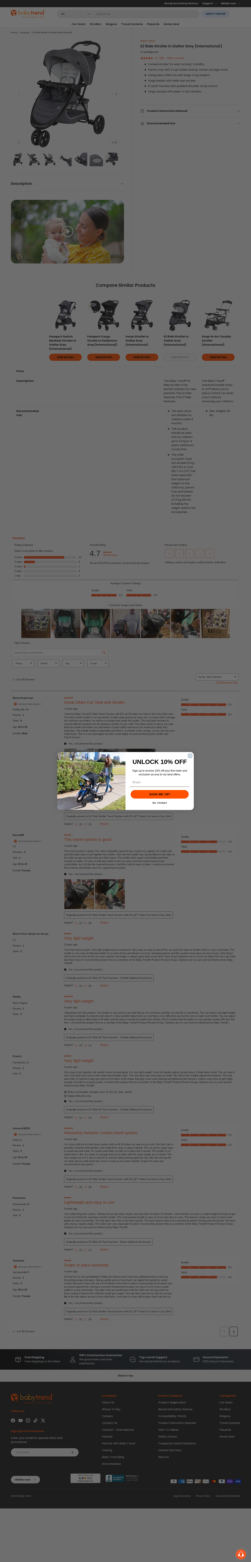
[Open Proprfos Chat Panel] (241, 1554)
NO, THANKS (159, 803)
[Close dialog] (190, 756)
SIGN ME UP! (159, 794)
